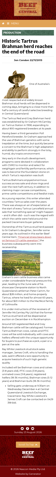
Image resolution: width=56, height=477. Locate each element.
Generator (35, 474)
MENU (14, 23)
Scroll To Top (26, 444)
